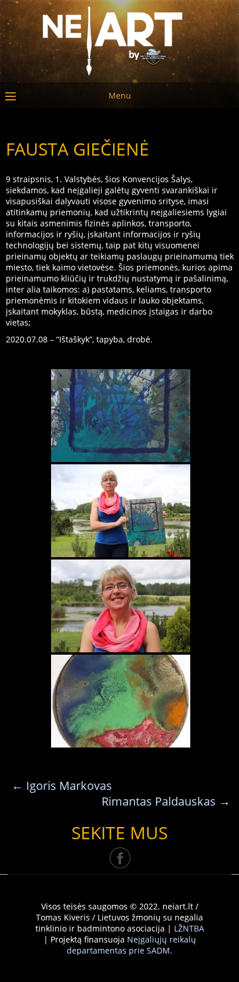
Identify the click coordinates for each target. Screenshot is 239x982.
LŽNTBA (189, 928)
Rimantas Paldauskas (166, 801)
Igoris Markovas (62, 785)
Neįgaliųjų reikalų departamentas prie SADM (131, 945)
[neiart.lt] (119, 38)
